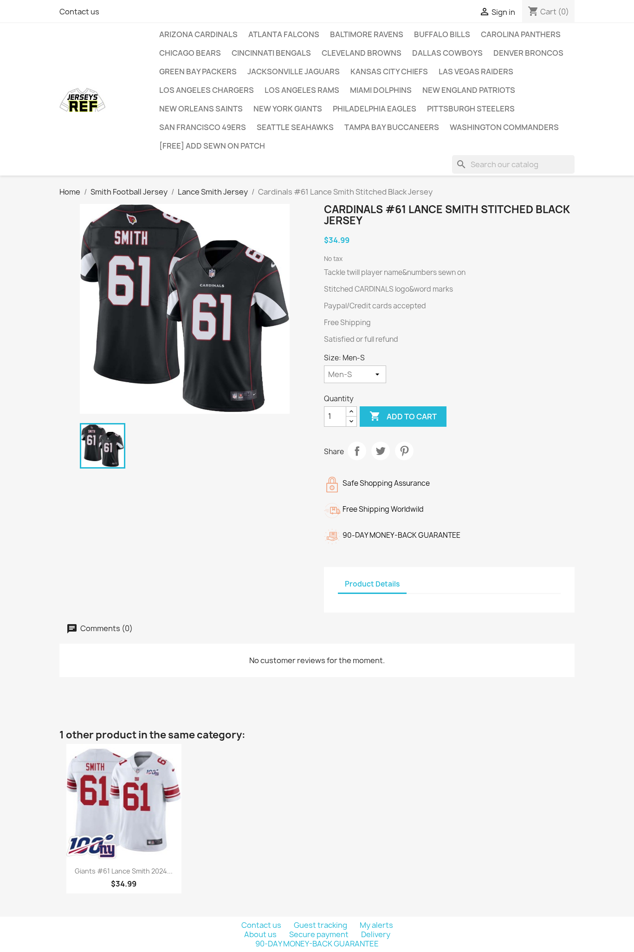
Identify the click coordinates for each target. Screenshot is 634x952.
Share (357, 451)
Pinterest (404, 451)
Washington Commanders (504, 127)
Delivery (375, 934)
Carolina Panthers (521, 34)
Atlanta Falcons (283, 34)
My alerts (376, 925)
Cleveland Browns (361, 53)
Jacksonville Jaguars (293, 71)
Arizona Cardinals (198, 34)
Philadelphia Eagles (374, 109)
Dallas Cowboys (447, 53)
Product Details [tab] (372, 584)
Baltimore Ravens (366, 34)
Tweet (380, 451)
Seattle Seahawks (295, 127)
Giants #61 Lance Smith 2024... (124, 871)
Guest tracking (321, 925)
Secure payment (319, 934)
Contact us (79, 12)
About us (261, 934)
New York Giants (287, 109)
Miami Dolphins (381, 90)
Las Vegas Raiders (476, 71)
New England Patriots (468, 90)
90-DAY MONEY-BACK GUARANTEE (317, 944)
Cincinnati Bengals (271, 53)
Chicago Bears (190, 53)
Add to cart (403, 416)
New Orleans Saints (201, 109)
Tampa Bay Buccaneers (391, 127)
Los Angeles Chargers (206, 90)
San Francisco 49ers (202, 127)
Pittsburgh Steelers (471, 109)
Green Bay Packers (198, 71)
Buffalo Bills (442, 34)
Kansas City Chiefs (389, 71)
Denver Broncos (528, 53)
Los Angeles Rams (302, 90)
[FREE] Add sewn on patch (212, 146)
